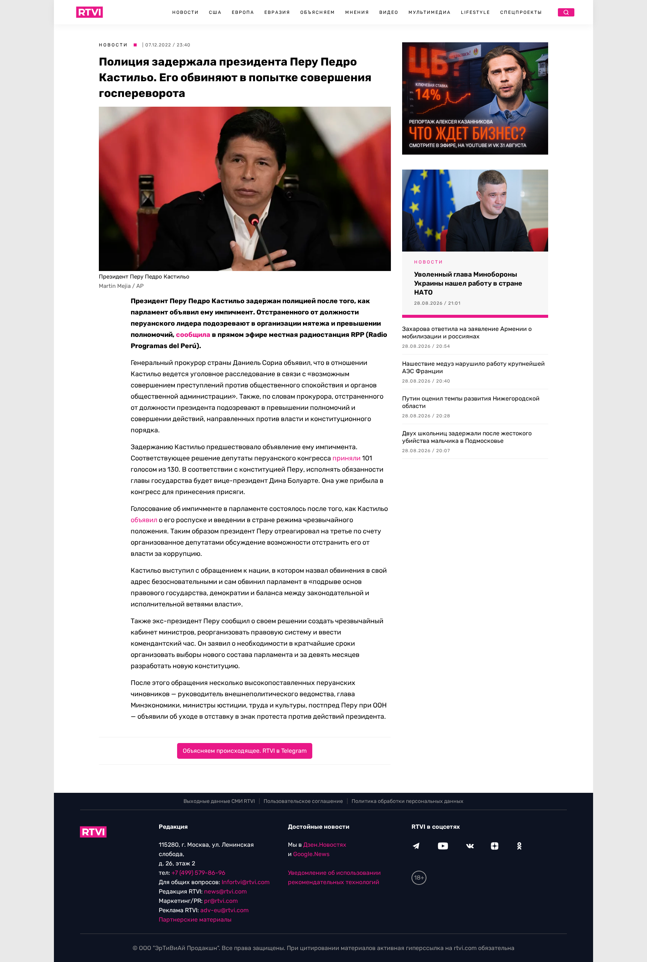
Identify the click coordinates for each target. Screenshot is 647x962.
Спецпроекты (521, 12)
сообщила (193, 335)
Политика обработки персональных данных (408, 801)
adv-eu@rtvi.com (224, 910)
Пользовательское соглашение (303, 801)
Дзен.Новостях (324, 844)
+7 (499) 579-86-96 (198, 872)
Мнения (357, 12)
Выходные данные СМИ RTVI (219, 801)
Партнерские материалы (195, 919)
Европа (243, 12)
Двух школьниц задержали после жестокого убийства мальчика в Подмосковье (467, 437)
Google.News (311, 854)
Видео (388, 12)
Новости (185, 12)
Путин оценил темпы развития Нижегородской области (471, 402)
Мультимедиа (429, 12)
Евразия (277, 12)
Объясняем (317, 12)
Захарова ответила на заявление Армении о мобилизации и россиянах (467, 332)
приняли (346, 458)
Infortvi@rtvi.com (246, 882)
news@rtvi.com (225, 891)
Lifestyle (475, 12)
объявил (144, 520)
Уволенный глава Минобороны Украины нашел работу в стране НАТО (468, 283)
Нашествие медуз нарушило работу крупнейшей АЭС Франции (473, 367)
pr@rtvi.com (221, 900)
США (215, 12)
